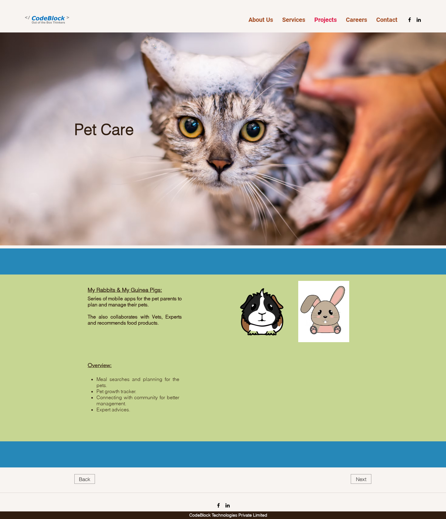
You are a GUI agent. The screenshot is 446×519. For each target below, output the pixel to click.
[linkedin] (419, 20)
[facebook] (410, 20)
